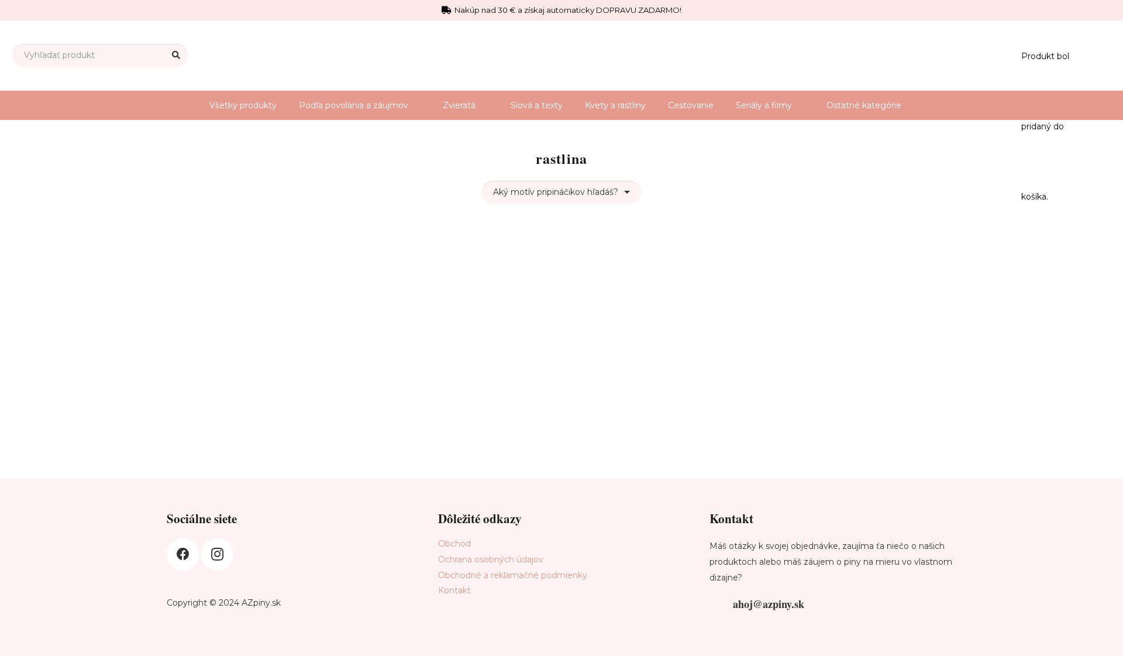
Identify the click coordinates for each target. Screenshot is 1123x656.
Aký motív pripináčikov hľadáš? (555, 192)
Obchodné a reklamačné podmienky (512, 575)
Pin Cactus (239, 390)
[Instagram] (217, 554)
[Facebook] (183, 554)
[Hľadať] (176, 55)
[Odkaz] (1093, 55)
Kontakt (454, 590)
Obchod (454, 543)
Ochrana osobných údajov (490, 559)
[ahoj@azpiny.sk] (721, 604)
